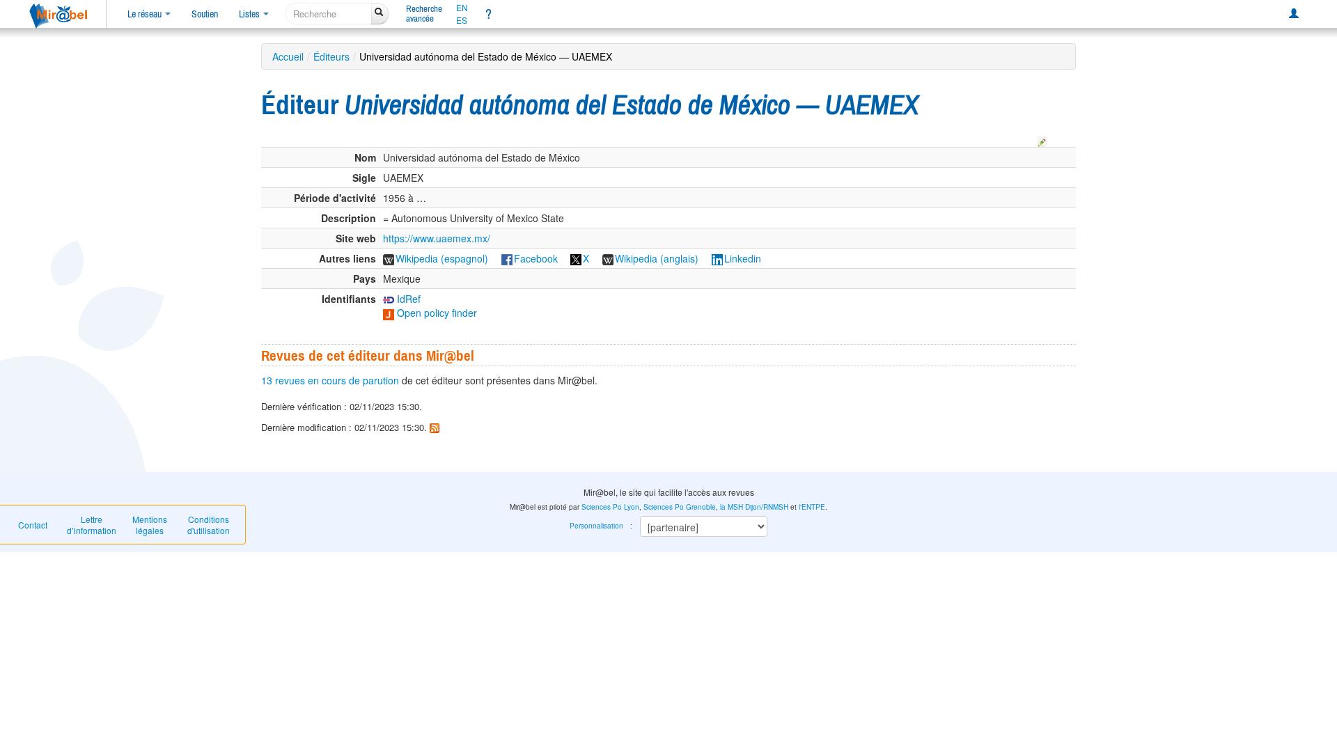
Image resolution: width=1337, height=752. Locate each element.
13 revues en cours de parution (330, 380)
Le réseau (145, 13)
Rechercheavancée (424, 13)
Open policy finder (435, 313)
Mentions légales (149, 524)
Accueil (288, 56)
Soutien (204, 13)
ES (461, 20)
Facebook (536, 258)
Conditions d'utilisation (208, 524)
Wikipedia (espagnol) (442, 258)
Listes (250, 13)
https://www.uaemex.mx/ (436, 238)
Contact (32, 525)
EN (462, 8)
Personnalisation (596, 526)
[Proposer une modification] (1042, 139)
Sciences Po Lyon (610, 507)
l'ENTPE (812, 507)
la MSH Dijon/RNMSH (754, 507)
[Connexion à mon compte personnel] (1294, 14)
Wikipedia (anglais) (656, 258)
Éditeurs (331, 56)
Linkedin (742, 258)
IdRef (407, 299)
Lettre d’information (91, 524)
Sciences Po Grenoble (679, 507)
